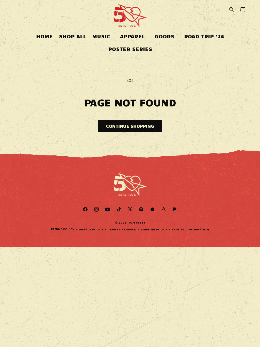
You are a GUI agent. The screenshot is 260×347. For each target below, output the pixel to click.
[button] (103, 36)
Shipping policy (154, 229)
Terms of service (122, 229)
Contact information (190, 229)
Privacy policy (91, 229)
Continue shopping (130, 126)
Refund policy (62, 229)
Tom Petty (136, 222)
